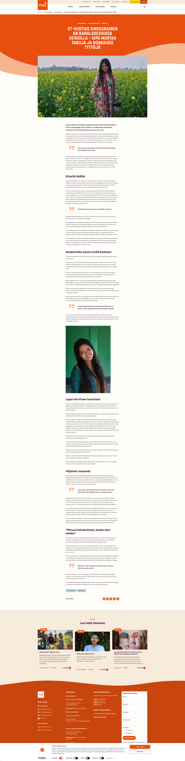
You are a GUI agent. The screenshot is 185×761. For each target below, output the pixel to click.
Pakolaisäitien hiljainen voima (49, 652)
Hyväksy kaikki (140, 746)
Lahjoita (144, 1)
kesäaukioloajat (85, 721)
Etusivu (40, 12)
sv (89, 1)
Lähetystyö (129, 730)
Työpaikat (124, 1)
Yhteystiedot (106, 1)
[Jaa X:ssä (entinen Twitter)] (117, 598)
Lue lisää (65, 668)
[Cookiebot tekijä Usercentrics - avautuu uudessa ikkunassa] (42, 758)
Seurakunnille (116, 1)
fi (85, 1)
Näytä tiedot (110, 758)
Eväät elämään (71, 590)
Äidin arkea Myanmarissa (85, 654)
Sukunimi (125, 704)
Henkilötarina (58, 12)
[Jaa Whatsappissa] (107, 598)
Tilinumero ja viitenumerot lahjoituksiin (104, 713)
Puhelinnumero (127, 720)
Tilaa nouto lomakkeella (72, 715)
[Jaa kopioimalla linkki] (104, 598)
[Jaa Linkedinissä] (114, 598)
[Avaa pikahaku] (144, 7)
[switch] (76, 758)
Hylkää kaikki (140, 751)
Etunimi (125, 696)
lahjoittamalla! (103, 584)
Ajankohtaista (96, 1)
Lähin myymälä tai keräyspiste (74, 699)
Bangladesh (81, 590)
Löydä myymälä (135, 1)
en (87, 1)
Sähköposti (125, 712)
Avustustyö (129, 733)
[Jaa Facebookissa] (110, 598)
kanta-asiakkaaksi (129, 742)
